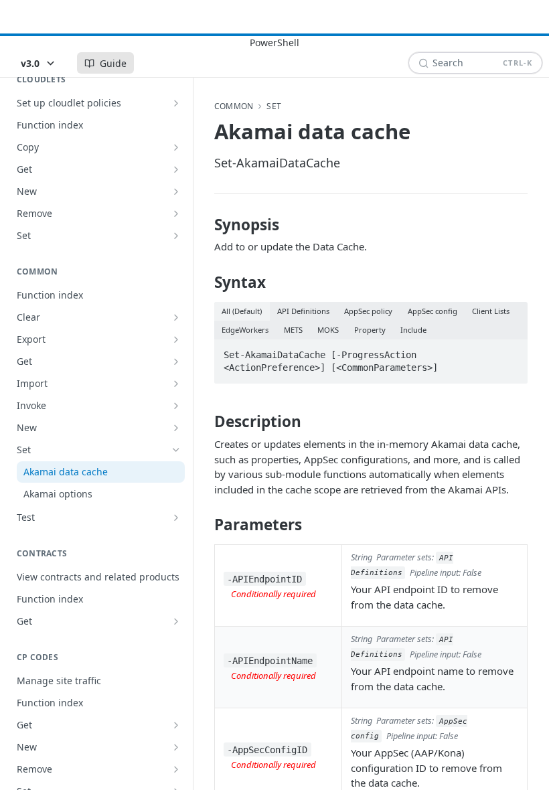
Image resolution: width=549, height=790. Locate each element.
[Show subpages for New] (176, 191)
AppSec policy (368, 311)
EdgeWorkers (245, 330)
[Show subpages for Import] (176, 383)
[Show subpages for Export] (176, 339)
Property (370, 330)
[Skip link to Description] (205, 421)
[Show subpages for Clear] (176, 317)
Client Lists (490, 311)
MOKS (328, 330)
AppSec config (432, 311)
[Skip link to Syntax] (205, 282)
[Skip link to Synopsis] (205, 225)
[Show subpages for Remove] (176, 213)
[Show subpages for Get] (176, 169)
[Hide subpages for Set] (176, 450)
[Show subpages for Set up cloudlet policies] (176, 103)
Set (273, 106)
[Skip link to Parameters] (205, 525)
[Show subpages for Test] (176, 517)
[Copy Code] (511, 351)
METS (293, 330)
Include (413, 330)
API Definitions (303, 311)
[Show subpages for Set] (176, 235)
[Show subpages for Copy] (176, 147)
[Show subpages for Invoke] (176, 405)
